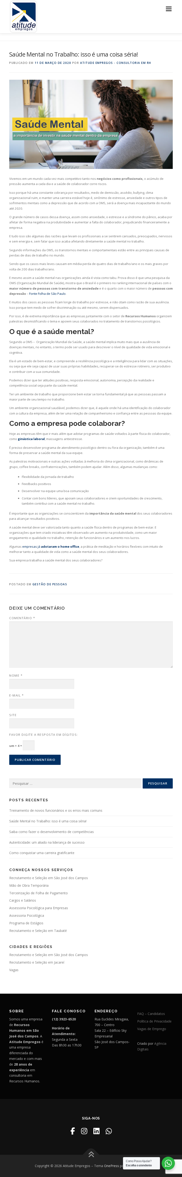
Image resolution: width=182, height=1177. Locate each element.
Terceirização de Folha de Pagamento (38, 893)
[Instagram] (84, 1131)
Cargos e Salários (22, 900)
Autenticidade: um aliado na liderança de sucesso (47, 842)
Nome (16, 675)
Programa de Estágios (26, 923)
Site (13, 715)
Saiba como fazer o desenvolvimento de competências (51, 831)
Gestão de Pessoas (49, 584)
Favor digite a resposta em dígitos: (43, 734)
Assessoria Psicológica (26, 915)
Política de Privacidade (154, 1021)
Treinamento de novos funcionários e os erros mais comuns (55, 810)
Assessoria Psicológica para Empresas (38, 908)
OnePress (111, 1166)
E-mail (16, 695)
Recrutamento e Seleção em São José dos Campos (48, 878)
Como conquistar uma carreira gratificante (41, 853)
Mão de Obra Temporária (29, 885)
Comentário (22, 618)
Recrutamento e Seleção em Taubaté (38, 930)
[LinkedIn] (96, 1131)
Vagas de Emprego (151, 1029)
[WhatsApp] (109, 1131)
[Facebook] (72, 1131)
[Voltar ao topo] (91, 1154)
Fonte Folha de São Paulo (47, 293)
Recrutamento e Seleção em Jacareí (36, 962)
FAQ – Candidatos (151, 1013)
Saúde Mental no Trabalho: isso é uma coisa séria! (47, 821)
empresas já (50, 546)
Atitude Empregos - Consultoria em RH (115, 63)
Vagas (13, 970)
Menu (168, 9)
